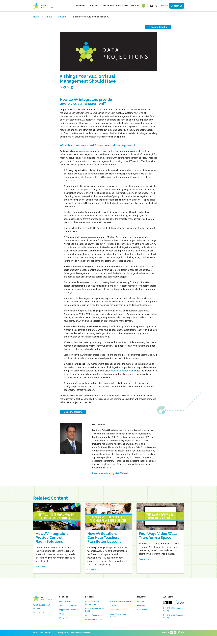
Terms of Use (76, 633)
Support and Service (67, 610)
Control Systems (92, 615)
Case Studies (122, 5)
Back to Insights (159, 27)
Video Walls (114, 610)
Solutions (80, 5)
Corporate (141, 601)
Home (36, 16)
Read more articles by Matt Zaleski (110, 473)
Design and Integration (68, 606)
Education (141, 606)
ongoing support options (122, 370)
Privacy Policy (63, 633)
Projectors (114, 606)
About (133, 5)
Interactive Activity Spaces (121, 601)
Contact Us (176, 5)
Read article (41, 566)
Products (94, 5)
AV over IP (63, 618)
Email (38, 609)
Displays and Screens (93, 619)
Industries (107, 5)
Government (142, 610)
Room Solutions (65, 601)
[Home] (44, 5)
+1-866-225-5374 (43, 605)
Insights (62, 16)
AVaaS (62, 614)
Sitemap (86, 633)
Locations (164, 6)
